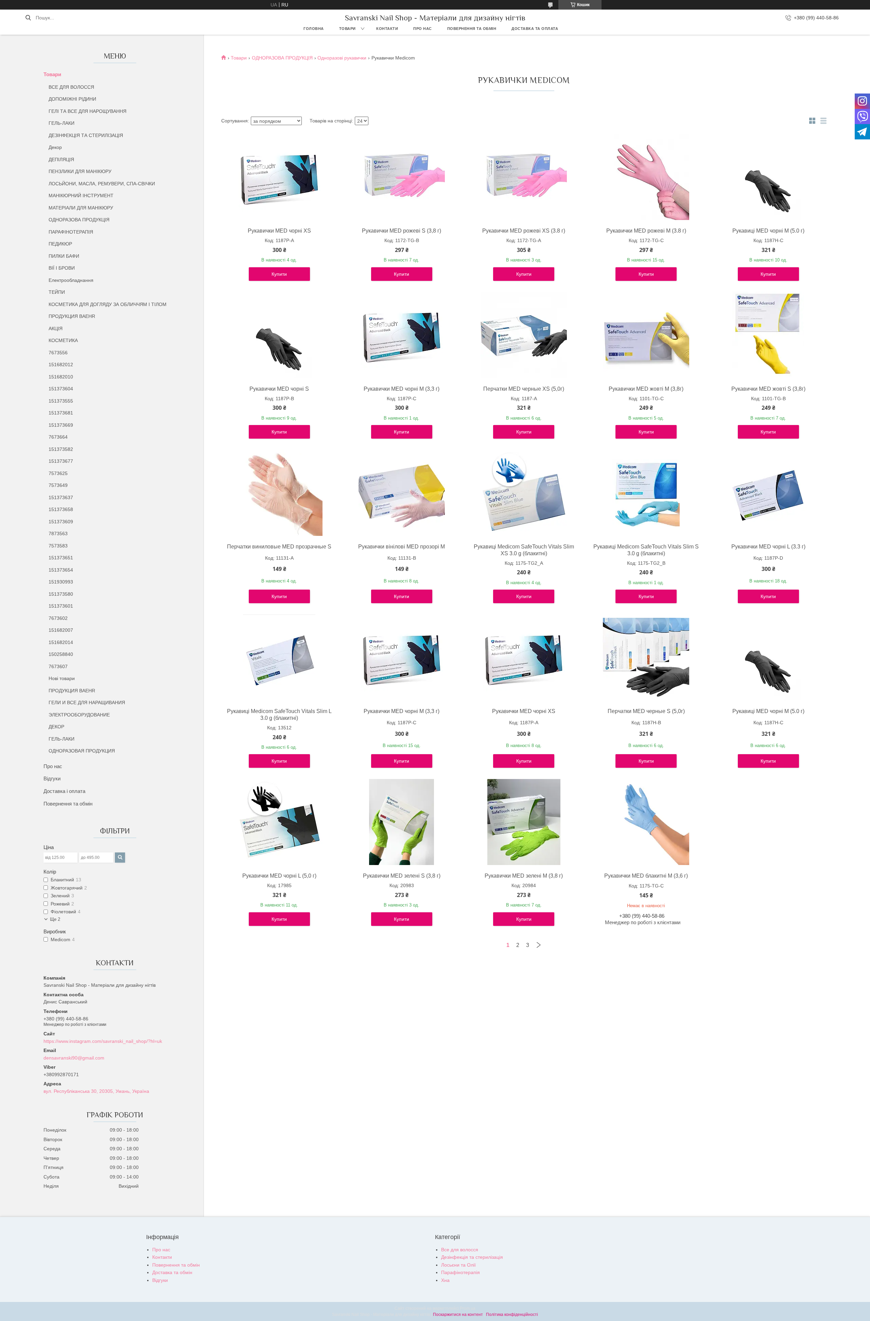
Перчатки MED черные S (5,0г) (646, 711)
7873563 (58, 533)
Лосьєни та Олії (458, 1265)
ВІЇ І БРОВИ (62, 268)
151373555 (61, 401)
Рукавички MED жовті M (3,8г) (646, 389)
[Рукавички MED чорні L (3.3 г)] (768, 493)
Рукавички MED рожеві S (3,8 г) (401, 231)
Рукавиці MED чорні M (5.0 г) (768, 231)
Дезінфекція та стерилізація (472, 1257)
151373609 (61, 521)
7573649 (58, 485)
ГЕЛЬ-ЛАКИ (61, 123)
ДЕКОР (56, 726)
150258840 (61, 654)
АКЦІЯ (56, 328)
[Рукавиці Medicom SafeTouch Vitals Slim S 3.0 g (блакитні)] (646, 493)
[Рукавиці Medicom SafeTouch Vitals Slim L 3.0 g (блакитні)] (279, 657)
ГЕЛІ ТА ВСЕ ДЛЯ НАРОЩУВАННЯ (87, 111)
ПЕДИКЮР (60, 244)
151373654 (61, 570)
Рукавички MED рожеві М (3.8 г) (646, 231)
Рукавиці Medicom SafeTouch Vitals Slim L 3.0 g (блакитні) (279, 714)
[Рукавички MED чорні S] (279, 335)
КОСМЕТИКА (63, 340)
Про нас (422, 29)
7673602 (58, 618)
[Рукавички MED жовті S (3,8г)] (768, 335)
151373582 (61, 449)
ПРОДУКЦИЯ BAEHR (72, 316)
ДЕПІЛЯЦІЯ (61, 159)
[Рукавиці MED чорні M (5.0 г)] (768, 177)
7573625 (58, 473)
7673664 (58, 437)
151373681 (61, 413)
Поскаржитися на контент (458, 1314)
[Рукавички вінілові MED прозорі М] (402, 493)
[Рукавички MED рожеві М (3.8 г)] (646, 177)
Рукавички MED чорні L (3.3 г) (768, 546)
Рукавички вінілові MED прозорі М (401, 546)
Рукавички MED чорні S (279, 389)
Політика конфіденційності (512, 1314)
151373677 (61, 461)
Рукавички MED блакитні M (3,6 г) (646, 876)
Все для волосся (459, 1249)
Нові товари (62, 678)
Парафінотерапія (460, 1272)
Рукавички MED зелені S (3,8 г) (401, 876)
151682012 (61, 364)
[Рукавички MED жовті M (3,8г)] (646, 335)
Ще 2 (55, 919)
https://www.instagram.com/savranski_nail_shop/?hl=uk (103, 1041)
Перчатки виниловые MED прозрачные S (279, 546)
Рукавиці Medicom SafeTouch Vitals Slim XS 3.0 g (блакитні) (524, 550)
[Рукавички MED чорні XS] (279, 177)
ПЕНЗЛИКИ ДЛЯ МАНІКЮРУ (80, 171)
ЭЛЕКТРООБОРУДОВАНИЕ (79, 714)
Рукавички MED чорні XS (279, 231)
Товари (347, 29)
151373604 (61, 388)
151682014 (61, 642)
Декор (55, 147)
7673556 (58, 352)
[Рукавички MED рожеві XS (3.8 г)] (524, 177)
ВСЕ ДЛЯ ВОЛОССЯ (71, 87)
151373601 (61, 606)
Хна (445, 1280)
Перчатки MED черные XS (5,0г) (523, 389)
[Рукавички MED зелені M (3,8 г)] (524, 822)
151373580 (61, 594)
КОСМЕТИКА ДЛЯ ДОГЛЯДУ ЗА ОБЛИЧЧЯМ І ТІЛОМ (108, 304)
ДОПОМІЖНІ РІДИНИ (72, 99)
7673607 (58, 666)
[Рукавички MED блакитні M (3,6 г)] (646, 822)
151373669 (61, 425)
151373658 (61, 509)
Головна (313, 29)
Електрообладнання (71, 280)
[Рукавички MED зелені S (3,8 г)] (402, 822)
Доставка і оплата (64, 791)
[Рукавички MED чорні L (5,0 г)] (279, 822)
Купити (279, 274)
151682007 (61, 630)
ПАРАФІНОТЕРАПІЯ (71, 232)
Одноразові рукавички (341, 58)
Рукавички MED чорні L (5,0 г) (279, 876)
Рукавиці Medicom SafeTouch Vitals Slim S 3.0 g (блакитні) (646, 550)
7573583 (58, 545)
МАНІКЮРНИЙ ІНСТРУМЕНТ (81, 195)
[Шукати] (28, 17)
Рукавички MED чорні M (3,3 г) (401, 389)
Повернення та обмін (472, 29)
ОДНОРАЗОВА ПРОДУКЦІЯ (79, 219)
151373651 (61, 557)
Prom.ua (467, 1308)
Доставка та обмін (172, 1272)
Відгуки (52, 778)
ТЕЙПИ (57, 292)
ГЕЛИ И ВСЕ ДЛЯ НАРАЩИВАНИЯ (87, 702)
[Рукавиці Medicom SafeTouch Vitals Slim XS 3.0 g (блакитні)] (524, 493)
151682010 (61, 376)
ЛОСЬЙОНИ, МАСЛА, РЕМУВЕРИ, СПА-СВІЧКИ (102, 183)
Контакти (387, 29)
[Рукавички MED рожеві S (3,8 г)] (402, 177)
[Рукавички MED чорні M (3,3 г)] (402, 335)
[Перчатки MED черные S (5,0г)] (646, 657)
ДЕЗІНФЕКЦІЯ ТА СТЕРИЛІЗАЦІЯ (86, 135)
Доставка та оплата (534, 29)
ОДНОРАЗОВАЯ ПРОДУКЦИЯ (82, 750)
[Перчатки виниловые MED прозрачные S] (279, 493)
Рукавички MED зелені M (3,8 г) (524, 876)
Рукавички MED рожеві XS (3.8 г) (523, 231)
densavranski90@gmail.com (74, 1058)
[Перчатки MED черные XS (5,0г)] (524, 335)
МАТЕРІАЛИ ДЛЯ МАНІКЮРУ (81, 207)
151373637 (61, 497)
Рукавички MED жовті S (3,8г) (768, 389)
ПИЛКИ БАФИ (64, 256)
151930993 (61, 582)
